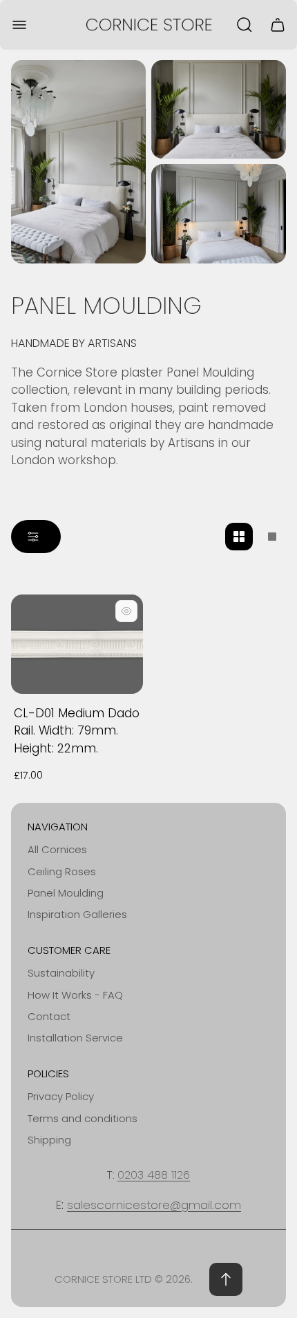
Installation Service (75, 1037)
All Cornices (57, 849)
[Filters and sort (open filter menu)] (36, 536)
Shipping (49, 1139)
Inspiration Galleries (77, 914)
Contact (49, 1016)
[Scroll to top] (225, 1279)
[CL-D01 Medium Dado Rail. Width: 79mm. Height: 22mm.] (77, 644)
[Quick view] (126, 611)
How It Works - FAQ (75, 995)
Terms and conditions (82, 1118)
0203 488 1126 (153, 1175)
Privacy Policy (61, 1096)
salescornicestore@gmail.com (154, 1205)
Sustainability (61, 973)
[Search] (244, 25)
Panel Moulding (66, 893)
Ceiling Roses (62, 871)
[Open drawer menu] (19, 25)
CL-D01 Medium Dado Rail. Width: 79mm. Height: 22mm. (77, 731)
